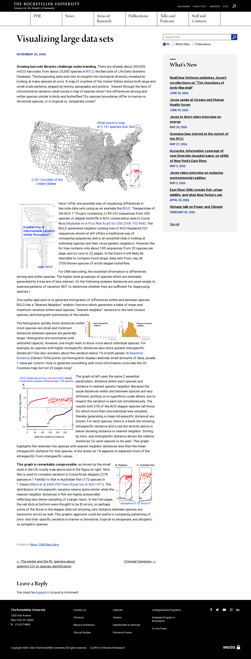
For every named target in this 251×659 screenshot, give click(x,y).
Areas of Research (104, 18)
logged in (42, 592)
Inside (230, 647)
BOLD (90, 71)
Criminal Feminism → (140, 561)
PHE (37, 16)
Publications (138, 16)
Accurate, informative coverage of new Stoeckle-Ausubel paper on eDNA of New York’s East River (199, 156)
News (69, 16)
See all (174, 224)
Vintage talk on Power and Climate (196, 207)
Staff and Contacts (199, 18)
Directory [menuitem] (199, 6)
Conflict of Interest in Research (107, 647)
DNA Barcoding (49, 544)
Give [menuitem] (225, 6)
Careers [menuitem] (214, 6)
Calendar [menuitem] (183, 6)
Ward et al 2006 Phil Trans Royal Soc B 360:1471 (67, 484)
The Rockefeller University (28, 609)
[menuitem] (234, 6)
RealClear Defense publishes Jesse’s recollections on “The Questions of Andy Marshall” (198, 83)
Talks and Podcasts (167, 18)
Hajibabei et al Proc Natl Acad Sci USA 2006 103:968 (106, 223)
